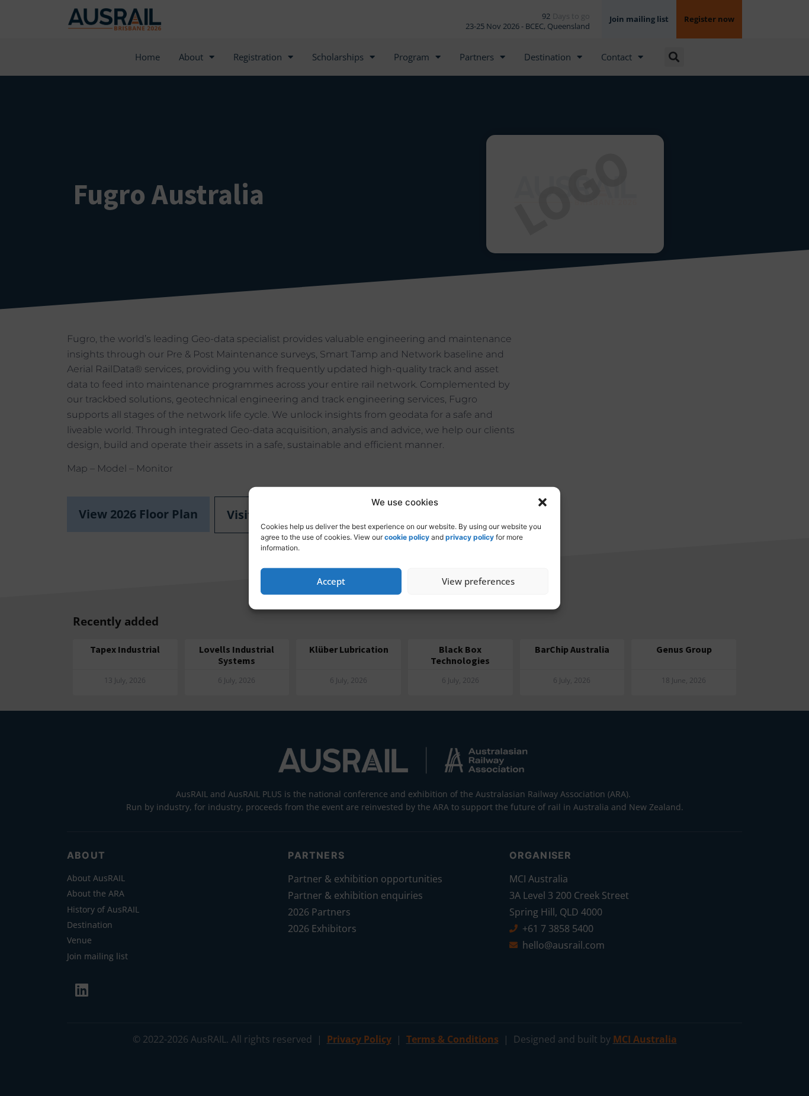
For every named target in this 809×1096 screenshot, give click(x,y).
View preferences (478, 581)
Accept (331, 581)
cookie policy (406, 536)
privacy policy (469, 536)
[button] (542, 502)
